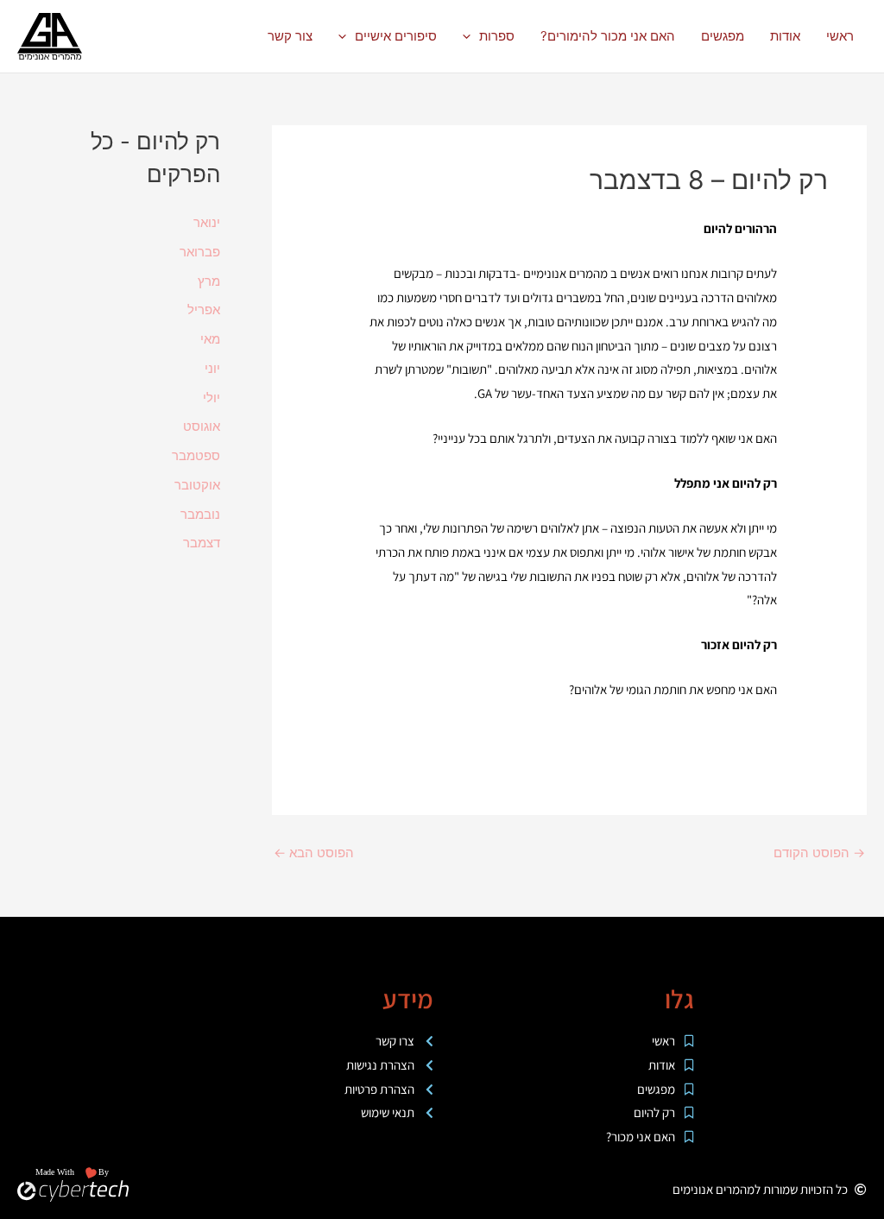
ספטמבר (196, 455)
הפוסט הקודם (819, 852)
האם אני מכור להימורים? (607, 36)
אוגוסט (201, 426)
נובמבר (200, 514)
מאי (210, 339)
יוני (212, 368)
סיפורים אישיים (396, 36)
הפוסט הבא (314, 852)
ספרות (497, 36)
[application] (471, 36)
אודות (785, 36)
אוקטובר (197, 485)
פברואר (200, 251)
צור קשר (290, 36)
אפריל (203, 309)
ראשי (840, 36)
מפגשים (722, 36)
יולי (211, 397)
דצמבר (201, 542)
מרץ (209, 281)
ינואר (206, 222)
